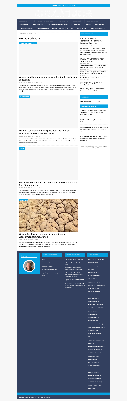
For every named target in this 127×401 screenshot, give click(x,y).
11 (88, 75)
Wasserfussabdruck (98, 28)
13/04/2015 (23, 187)
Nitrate (91, 304)
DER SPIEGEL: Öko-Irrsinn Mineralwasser (92, 78)
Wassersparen (23, 24)
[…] (23, 91)
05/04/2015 (23, 239)
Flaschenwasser (94, 275)
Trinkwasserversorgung (96, 327)
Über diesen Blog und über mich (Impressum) (49, 262)
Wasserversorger (94, 378)
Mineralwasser (93, 301)
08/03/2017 (83, 91)
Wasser (91, 343)
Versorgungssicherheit (96, 340)
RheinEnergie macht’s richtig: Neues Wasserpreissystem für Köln (91, 83)
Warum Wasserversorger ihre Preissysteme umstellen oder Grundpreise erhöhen (93, 72)
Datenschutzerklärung (47, 266)
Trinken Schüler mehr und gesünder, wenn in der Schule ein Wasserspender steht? (44, 132)
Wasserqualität (94, 365)
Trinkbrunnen (93, 317)
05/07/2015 (84, 45)
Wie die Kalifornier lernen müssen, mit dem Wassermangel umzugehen (42, 235)
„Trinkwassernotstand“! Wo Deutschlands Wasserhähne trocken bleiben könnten (93, 66)
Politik (69, 28)
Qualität (91, 308)
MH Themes (47, 397)
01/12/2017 (83, 85)
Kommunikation (42, 28)
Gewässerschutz (94, 282)
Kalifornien (101, 285)
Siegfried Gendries (33, 82)
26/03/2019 (83, 75)
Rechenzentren (64, 21)
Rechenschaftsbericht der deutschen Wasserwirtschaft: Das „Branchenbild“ (48, 184)
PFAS (33, 21)
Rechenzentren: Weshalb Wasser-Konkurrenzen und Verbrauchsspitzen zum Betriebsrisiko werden (93, 112)
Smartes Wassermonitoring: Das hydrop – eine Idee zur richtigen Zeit (93, 138)
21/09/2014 (83, 79)
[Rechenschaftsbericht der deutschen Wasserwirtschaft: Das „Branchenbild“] (48, 163)
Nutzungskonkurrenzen (46, 21)
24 (91, 45)
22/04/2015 (23, 136)
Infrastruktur (38, 24)
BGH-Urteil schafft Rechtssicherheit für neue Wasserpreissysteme (91, 41)
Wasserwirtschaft (94, 385)
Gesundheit (92, 279)
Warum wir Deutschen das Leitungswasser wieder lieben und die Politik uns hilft (94, 129)
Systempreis (92, 311)
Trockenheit (93, 330)
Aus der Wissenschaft (26, 28)
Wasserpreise (77, 21)
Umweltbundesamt (94, 333)
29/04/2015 (23, 82)
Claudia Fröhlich (68, 283)
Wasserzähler (93, 388)
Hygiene (91, 285)
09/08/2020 (83, 69)
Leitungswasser (93, 298)
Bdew (101, 259)
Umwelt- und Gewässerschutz (58, 24)
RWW (100, 308)
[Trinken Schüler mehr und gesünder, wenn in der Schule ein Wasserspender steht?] (48, 111)
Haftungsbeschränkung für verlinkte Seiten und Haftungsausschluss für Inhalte (51, 273)
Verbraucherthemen (93, 21)
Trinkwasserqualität (95, 324)
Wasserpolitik (93, 356)
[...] (90, 54)
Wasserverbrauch (94, 375)
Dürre (91, 269)
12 (88, 69)
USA (90, 336)
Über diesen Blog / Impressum (49, 269)
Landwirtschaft (94, 295)
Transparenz (93, 314)
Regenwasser (99, 24)
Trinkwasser (23, 21)
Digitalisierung (93, 266)
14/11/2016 (83, 63)
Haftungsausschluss (103, 393)
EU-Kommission (93, 272)
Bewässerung (93, 262)
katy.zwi (67, 259)
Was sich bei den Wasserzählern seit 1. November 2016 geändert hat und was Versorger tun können (92, 59)
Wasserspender (93, 372)
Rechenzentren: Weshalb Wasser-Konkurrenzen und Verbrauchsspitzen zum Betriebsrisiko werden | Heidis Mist (74, 269)
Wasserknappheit (94, 353)
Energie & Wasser (58, 28)
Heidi (66, 279)
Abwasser (88, 24)
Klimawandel (75, 24)
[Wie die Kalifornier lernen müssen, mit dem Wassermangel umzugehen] (48, 215)
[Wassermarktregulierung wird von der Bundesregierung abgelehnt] (48, 58)
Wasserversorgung (95, 382)
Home (43, 259)
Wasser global (81, 28)
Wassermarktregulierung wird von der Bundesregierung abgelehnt (48, 78)
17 (88, 63)
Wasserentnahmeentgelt (96, 346)
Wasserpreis (92, 359)
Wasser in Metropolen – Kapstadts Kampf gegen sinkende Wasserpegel (92, 89)
